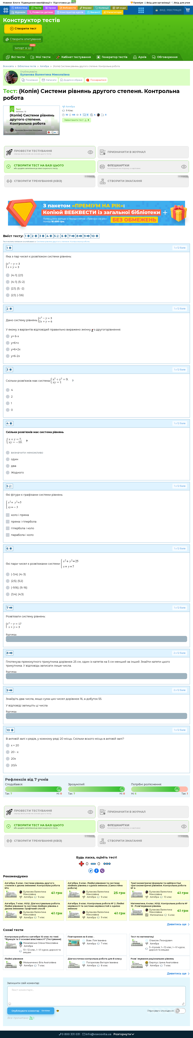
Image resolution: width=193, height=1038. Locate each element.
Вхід (162, 10)
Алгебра (44, 66)
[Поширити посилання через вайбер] (102, 870)
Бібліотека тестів (27, 66)
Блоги (16, 2)
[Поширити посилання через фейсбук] (96, 870)
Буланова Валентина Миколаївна (45, 74)
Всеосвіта (8, 66)
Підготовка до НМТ (64, 2)
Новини (7, 2)
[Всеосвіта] (5, 10)
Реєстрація (174, 10)
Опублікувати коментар (30, 1010)
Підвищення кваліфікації (36, 2)
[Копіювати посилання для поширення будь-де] (91, 870)
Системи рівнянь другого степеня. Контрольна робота (62, 241)
